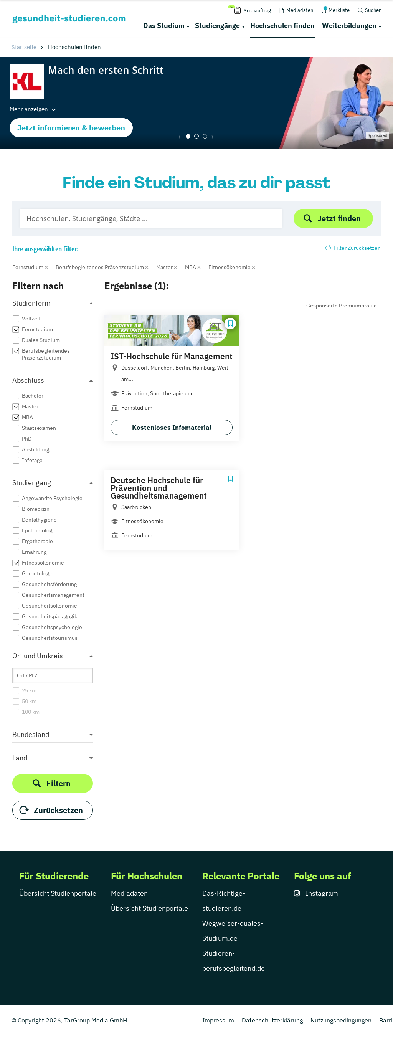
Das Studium (164, 25)
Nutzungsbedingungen (341, 1020)
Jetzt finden (339, 218)
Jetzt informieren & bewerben (71, 127)
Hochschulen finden (282, 25)
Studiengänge (217, 25)
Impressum (218, 1020)
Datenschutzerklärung (272, 1020)
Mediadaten (129, 893)
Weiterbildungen (349, 25)
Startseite (24, 47)
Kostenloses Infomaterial (171, 427)
